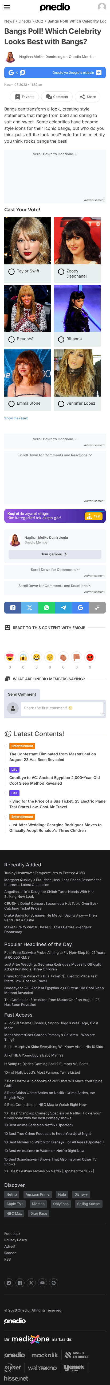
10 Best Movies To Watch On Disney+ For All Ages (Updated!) (54, 1142)
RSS (7, 1259)
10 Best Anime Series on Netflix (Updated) (38, 1125)
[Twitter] (31, 1282)
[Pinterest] (53, 1282)
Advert (9, 1246)
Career (10, 1253)
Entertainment (22, 746)
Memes (38, 1204)
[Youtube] (42, 1282)
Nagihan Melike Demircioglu (57, 56)
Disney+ (81, 1194)
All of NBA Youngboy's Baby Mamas (33, 1055)
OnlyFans (61, 1204)
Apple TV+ (14, 1204)
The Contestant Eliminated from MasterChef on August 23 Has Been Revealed (52, 757)
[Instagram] (8, 1282)
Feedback (12, 1233)
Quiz (39, 21)
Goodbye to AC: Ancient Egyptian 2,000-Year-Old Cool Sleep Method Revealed (54, 780)
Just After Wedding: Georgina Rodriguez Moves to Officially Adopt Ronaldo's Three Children (55, 827)
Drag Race (38, 1213)
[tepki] (9, 657)
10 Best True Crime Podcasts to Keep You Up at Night (47, 1133)
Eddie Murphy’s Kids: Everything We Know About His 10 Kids (53, 1046)
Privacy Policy (15, 1240)
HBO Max (14, 1213)
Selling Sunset (88, 1204)
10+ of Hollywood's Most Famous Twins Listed (42, 1072)
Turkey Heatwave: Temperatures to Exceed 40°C (44, 873)
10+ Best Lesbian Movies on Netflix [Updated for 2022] (49, 1171)
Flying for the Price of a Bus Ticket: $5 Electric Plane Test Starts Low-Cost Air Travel (57, 804)
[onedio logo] (51, 1321)
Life (14, 769)
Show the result (16, 418)
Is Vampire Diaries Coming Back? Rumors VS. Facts (46, 1064)
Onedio (24, 21)
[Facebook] (20, 1282)
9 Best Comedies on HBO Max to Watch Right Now (45, 1104)
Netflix (11, 1194)
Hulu (62, 1194)
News (9, 21)
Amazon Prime (38, 1194)
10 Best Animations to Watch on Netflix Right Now (44, 1150)
